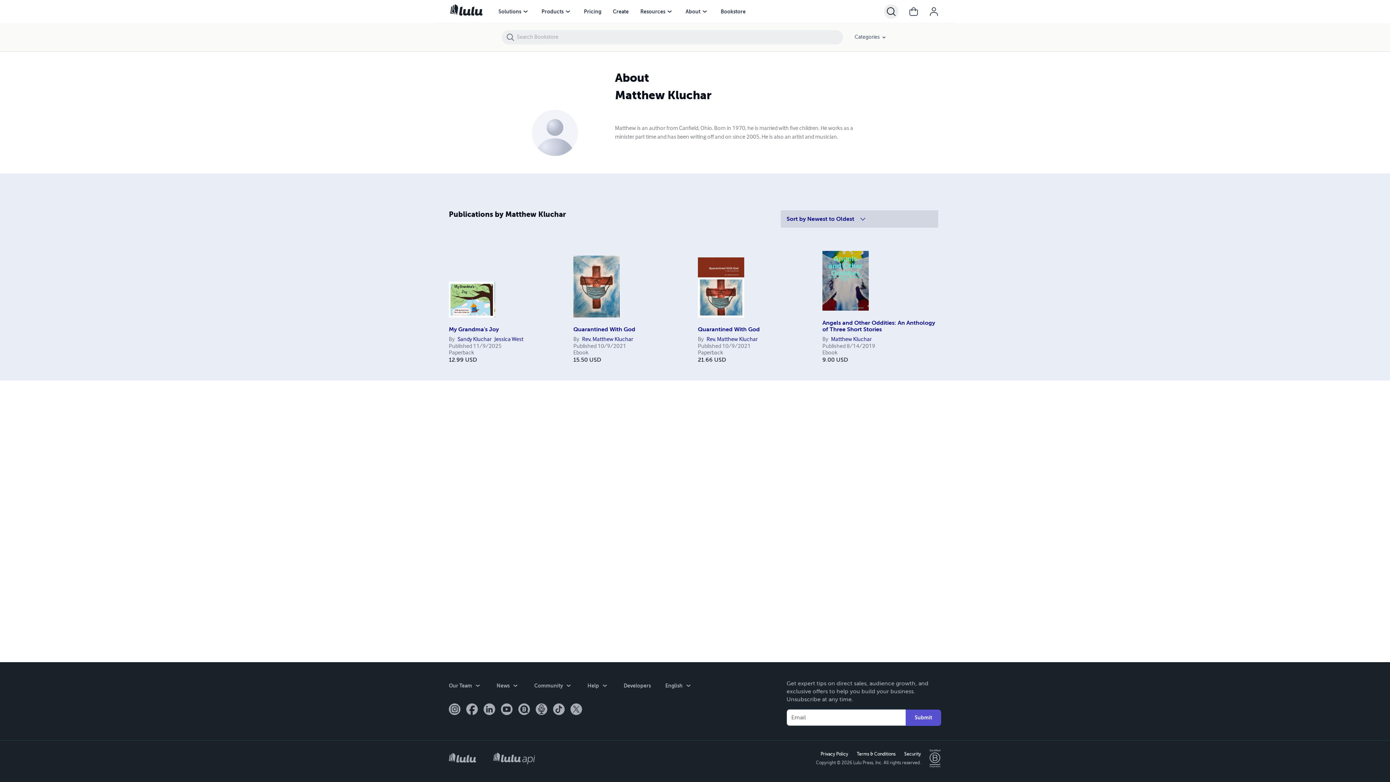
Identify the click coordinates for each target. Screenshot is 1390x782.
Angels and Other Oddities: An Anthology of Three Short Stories (878, 326)
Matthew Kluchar (851, 339)
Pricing (592, 11)
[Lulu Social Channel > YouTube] (507, 709)
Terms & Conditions (876, 754)
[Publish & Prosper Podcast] (541, 709)
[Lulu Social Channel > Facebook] (472, 709)
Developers (637, 686)
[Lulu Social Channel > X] (576, 709)
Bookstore (733, 11)
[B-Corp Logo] (935, 758)
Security (912, 754)
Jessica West (508, 339)
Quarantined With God (604, 329)
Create (621, 11)
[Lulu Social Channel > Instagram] (454, 709)
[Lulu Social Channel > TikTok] (559, 709)
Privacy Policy (834, 754)
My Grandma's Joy (474, 329)
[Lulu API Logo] (514, 758)
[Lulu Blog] (524, 709)
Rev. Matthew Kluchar (607, 339)
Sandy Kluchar (475, 339)
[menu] (525, 11)
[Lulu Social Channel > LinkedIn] (489, 709)
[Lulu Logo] (462, 758)
